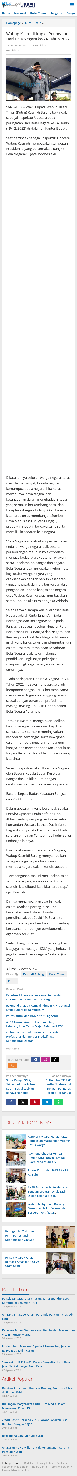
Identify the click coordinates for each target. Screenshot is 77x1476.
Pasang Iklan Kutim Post (16, 1470)
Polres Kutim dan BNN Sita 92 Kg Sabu (32, 1016)
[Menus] (72, 5)
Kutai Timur (57, 974)
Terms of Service (59, 1466)
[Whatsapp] (58, 1102)
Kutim (12, 981)
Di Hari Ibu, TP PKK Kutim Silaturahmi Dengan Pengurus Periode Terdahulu (58, 1084)
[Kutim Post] (18, 5)
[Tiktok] (55, 1059)
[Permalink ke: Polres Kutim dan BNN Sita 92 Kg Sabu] (16, 1175)
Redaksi (28, 1463)
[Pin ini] (35, 1102)
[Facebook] (35, 1059)
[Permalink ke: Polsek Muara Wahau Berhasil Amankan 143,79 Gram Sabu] (59, 1263)
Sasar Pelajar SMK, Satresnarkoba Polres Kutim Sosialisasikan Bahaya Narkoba (20, 1084)
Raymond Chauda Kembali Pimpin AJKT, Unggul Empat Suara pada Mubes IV (38, 1008)
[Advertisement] (38, 316)
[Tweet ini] (23, 1102)
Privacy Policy (45, 1463)
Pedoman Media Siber (15, 1466)
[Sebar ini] (11, 1102)
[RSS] (12, 1065)
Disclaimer (62, 1463)
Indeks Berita (39, 1466)
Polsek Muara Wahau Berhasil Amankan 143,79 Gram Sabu (22, 1262)
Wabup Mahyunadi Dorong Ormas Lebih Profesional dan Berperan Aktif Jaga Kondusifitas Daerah (33, 1037)
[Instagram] (45, 1059)
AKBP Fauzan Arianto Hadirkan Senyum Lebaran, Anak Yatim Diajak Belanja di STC (34, 1024)
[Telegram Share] (47, 1102)
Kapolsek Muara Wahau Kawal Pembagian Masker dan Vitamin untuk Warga (34, 997)
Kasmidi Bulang (33, 974)
